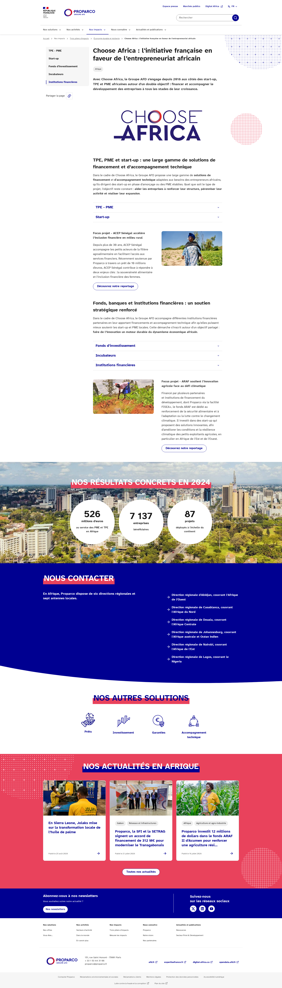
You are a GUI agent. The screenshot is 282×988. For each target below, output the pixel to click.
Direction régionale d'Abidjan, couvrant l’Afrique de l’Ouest (205, 597)
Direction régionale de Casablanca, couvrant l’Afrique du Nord (202, 610)
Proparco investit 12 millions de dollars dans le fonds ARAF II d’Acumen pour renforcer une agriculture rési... (207, 838)
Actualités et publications (149, 30)
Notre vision (148, 935)
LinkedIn (202, 908)
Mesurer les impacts (118, 935)
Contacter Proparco (66, 977)
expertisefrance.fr (173, 962)
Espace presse (170, 6)
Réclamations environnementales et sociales (99, 977)
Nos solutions (50, 30)
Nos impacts (95, 30)
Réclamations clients (132, 977)
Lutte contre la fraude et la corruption (130, 983)
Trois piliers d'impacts (79, 39)
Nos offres (47, 930)
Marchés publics (191, 6)
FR (233, 6)
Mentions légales (153, 977)
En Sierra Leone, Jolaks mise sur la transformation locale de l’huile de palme (74, 827)
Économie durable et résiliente (107, 39)
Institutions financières (63, 82)
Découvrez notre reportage (115, 286)
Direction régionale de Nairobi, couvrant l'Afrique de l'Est (199, 647)
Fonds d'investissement (63, 66)
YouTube (211, 908)
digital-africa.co (201, 962)
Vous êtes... (48, 935)
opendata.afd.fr (227, 962)
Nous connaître (119, 30)
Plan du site (159, 983)
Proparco (147, 930)
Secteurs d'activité (84, 930)
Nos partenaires (150, 941)
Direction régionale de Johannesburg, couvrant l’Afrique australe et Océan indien (204, 634)
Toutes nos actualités (141, 871)
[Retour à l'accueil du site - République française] (80, 12)
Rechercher (235, 18)
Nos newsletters (55, 909)
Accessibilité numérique (214, 977)
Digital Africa (212, 6)
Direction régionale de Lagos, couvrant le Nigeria (200, 659)
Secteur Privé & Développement (189, 935)
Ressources (181, 930)
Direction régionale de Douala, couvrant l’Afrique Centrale (199, 622)
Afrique (98, 69)
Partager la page (69, 96)
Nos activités (73, 30)
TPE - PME (55, 50)
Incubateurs (56, 74)
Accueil (46, 39)
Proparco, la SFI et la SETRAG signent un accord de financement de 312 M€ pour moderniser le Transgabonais (140, 838)
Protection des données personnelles (182, 977)
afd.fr (151, 962)
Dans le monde (82, 935)
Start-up (54, 58)
